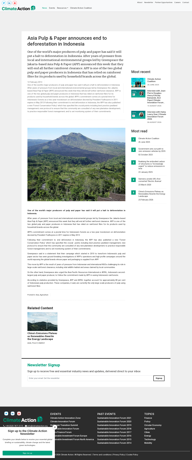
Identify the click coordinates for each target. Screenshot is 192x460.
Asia (37, 295)
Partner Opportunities (163, 2)
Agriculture (44, 295)
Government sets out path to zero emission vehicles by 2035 (151, 150)
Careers (177, 2)
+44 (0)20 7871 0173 (14, 426)
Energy (42, 343)
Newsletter (148, 2)
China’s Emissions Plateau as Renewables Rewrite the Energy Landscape (42, 336)
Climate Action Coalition (81, 8)
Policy (35, 343)
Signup (159, 378)
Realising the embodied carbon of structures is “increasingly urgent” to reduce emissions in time (151, 165)
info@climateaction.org (37, 426)
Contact (185, 2)
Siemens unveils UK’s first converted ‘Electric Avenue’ (149, 180)
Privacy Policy (119, 454)
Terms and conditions (102, 454)
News (44, 8)
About (139, 2)
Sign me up (27, 453)
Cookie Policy (132, 454)
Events (52, 8)
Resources (62, 8)
